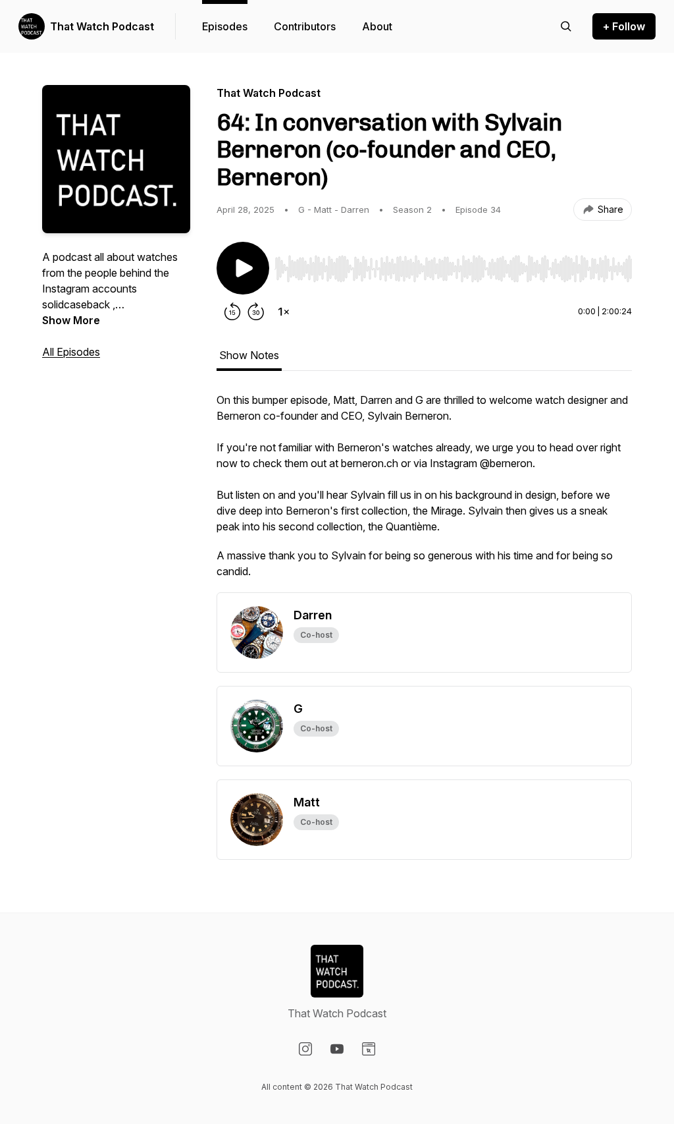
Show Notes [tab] (249, 355)
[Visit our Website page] (368, 1048)
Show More (71, 320)
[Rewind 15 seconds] (232, 311)
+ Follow (624, 26)
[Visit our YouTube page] (337, 1048)
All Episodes (71, 351)
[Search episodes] (566, 26)
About (377, 26)
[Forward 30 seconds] (256, 311)
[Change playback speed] (284, 311)
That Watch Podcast (102, 26)
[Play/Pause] (243, 268)
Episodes (224, 26)
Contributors (305, 26)
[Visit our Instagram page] (305, 1048)
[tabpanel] (424, 492)
